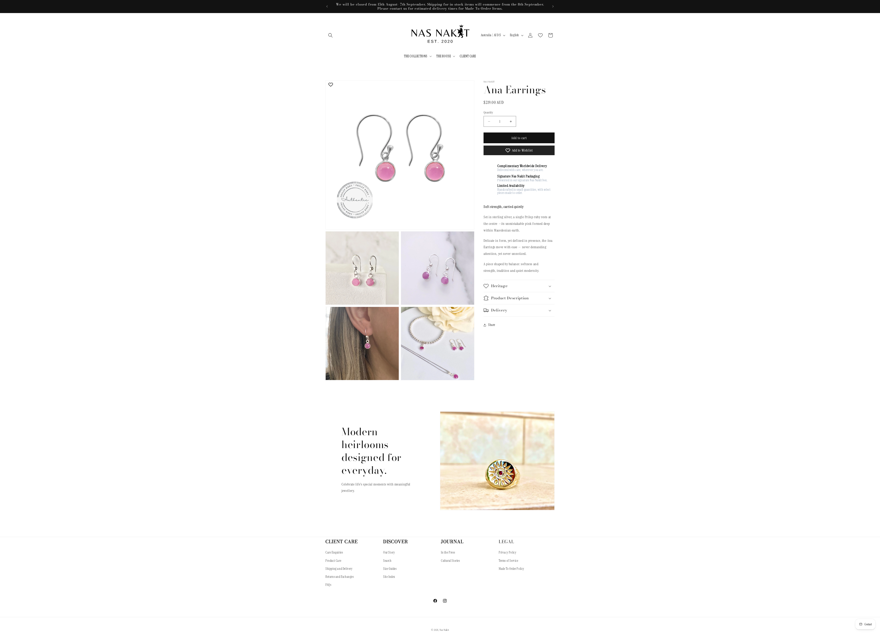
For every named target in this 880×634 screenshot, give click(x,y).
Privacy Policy (507, 553)
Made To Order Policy (511, 569)
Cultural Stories (450, 561)
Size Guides (390, 569)
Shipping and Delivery (339, 569)
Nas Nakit (444, 629)
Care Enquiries (334, 553)
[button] (330, 35)
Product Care (333, 561)
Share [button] (491, 325)
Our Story (389, 553)
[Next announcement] (553, 6)
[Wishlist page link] (540, 35)
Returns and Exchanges (339, 577)
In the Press (448, 553)
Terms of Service (508, 561)
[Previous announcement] (327, 6)
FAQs (328, 585)
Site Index (389, 577)
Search (387, 561)
